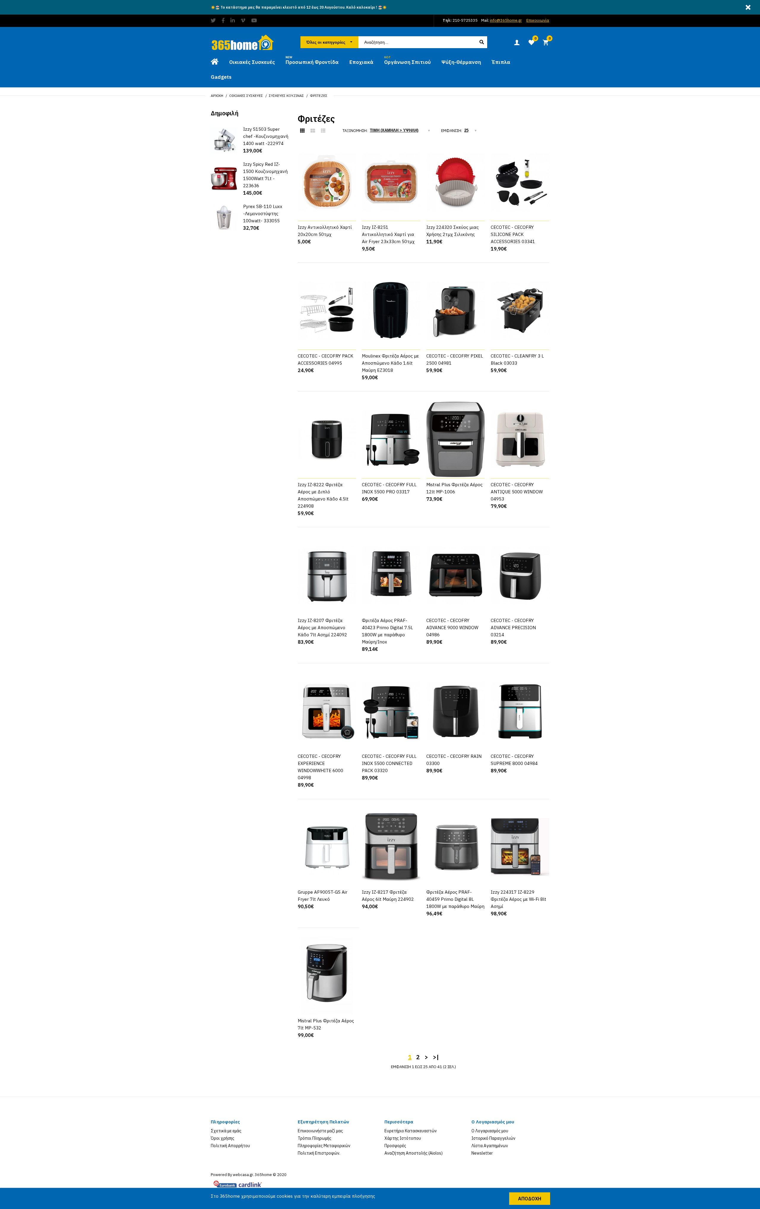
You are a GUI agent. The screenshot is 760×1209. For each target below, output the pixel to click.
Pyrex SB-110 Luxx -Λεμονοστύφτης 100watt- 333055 (262, 213)
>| (436, 1057)
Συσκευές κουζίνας (286, 95)
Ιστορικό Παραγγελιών (493, 1138)
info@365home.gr (506, 20)
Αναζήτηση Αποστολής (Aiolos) (413, 1153)
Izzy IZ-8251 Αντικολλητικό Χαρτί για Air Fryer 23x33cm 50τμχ (388, 234)
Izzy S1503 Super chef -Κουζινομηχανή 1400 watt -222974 (265, 136)
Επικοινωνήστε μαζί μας (320, 1131)
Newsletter (482, 1153)
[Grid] (302, 131)
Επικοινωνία (537, 20)
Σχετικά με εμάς (226, 1131)
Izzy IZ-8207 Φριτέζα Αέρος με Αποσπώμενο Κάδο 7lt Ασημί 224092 (322, 627)
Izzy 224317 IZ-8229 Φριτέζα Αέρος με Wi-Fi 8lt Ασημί (518, 899)
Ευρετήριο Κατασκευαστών (410, 1131)
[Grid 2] (312, 131)
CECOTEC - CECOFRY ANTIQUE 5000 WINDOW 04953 (517, 492)
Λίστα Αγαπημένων (489, 1145)
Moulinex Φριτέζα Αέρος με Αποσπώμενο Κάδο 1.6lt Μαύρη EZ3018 (390, 363)
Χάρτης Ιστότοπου (402, 1138)
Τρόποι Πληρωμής (314, 1138)
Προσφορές (395, 1145)
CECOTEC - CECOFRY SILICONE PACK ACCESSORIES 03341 (513, 234)
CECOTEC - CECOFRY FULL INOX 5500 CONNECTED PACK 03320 (389, 763)
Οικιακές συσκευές (246, 95)
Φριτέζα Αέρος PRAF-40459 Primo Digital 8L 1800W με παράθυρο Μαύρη (455, 899)
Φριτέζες (318, 95)
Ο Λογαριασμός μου (489, 1131)
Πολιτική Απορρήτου (230, 1145)
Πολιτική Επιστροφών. (319, 1153)
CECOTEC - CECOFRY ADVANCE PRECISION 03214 (513, 627)
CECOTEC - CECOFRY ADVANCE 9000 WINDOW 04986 (452, 627)
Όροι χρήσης (222, 1138)
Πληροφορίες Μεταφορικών (324, 1145)
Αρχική (217, 95)
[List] (323, 131)
